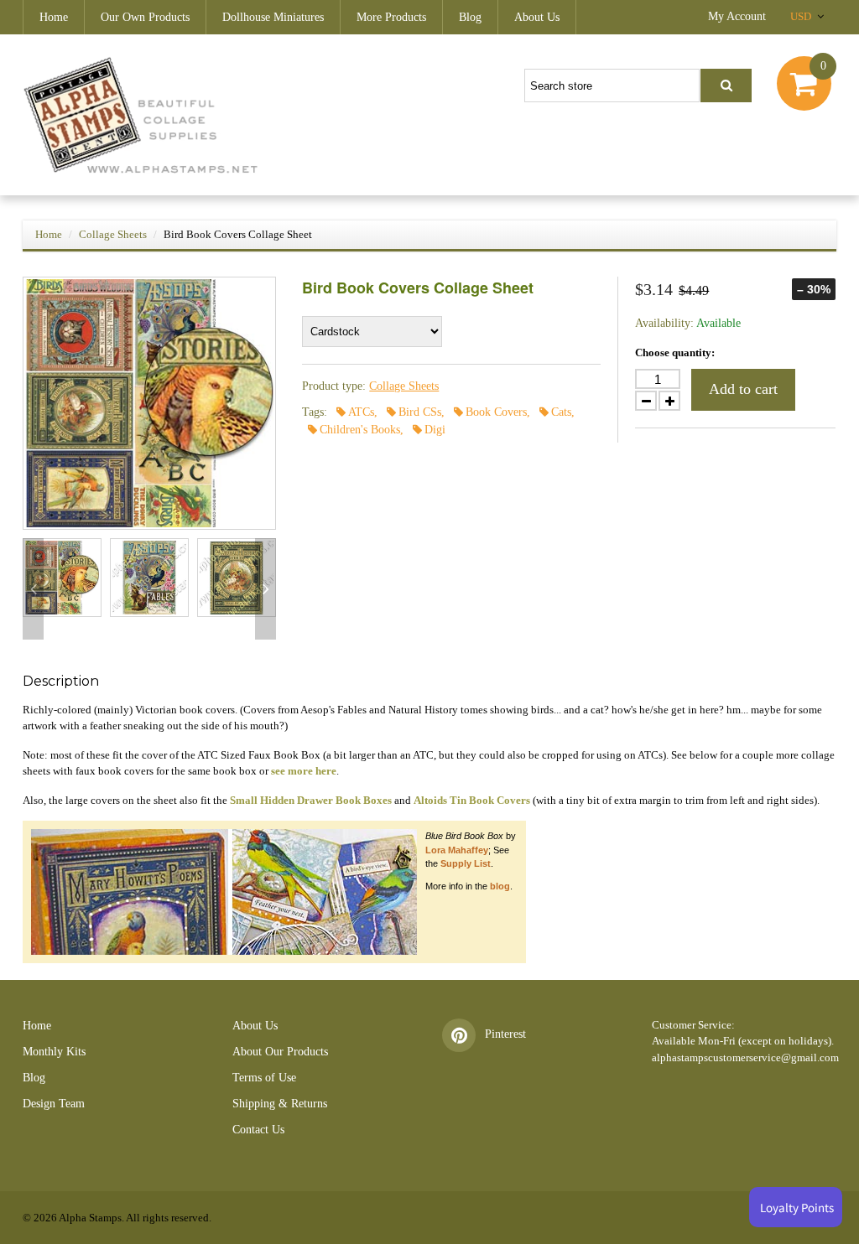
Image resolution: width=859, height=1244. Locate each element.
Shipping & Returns (279, 1103)
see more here (303, 771)
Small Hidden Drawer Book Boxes (311, 800)
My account (737, 16)
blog (500, 886)
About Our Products (280, 1051)
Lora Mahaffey (456, 850)
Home (53, 17)
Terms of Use (264, 1077)
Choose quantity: (675, 352)
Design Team (54, 1103)
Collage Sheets (113, 234)
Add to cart (743, 389)
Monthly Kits (54, 1051)
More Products (391, 17)
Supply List (465, 863)
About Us (537, 17)
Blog (470, 17)
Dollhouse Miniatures (273, 17)
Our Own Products (145, 17)
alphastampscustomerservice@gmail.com (745, 1057)
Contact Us (258, 1129)
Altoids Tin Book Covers (472, 800)
